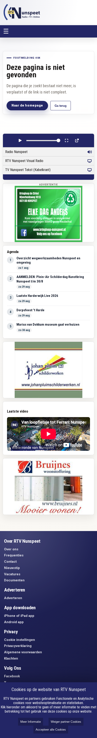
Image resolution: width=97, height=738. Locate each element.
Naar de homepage (27, 105)
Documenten (14, 580)
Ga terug (61, 105)
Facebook (12, 676)
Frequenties (13, 555)
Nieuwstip (12, 568)
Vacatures (12, 574)
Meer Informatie (30, 721)
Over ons (11, 549)
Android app (14, 622)
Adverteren (13, 598)
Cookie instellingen (19, 640)
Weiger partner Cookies (66, 721)
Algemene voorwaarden (23, 652)
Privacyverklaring (18, 646)
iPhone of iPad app (19, 616)
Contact (10, 562)
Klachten (11, 658)
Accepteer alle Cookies (51, 729)
